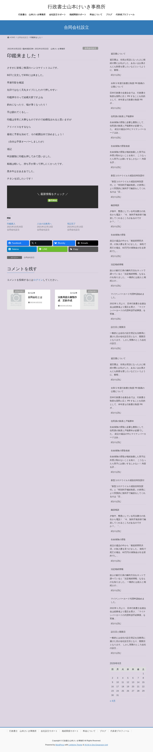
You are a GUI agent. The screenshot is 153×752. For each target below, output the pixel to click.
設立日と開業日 (118, 327)
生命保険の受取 (118, 235)
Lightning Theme (75, 745)
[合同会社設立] (16, 295)
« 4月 (112, 701)
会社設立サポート (49, 731)
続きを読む (117, 76)
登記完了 (71, 224)
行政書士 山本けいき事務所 (22, 731)
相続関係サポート (70, 731)
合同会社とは (35, 297)
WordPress (59, 745)
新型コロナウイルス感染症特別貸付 (127, 175)
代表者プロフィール (119, 731)
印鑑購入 (11, 224)
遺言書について (118, 53)
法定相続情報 (117, 264)
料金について (89, 731)
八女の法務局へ (44, 224)
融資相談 (115, 205)
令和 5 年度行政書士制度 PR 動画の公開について (127, 85)
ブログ (103, 731)
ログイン (38, 280)
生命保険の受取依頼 (120, 146)
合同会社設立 (90, 48)
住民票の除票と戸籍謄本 (122, 116)
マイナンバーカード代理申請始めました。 (127, 296)
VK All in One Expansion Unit (96, 745)
